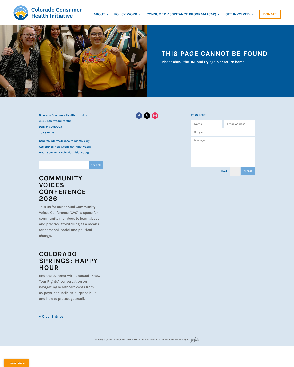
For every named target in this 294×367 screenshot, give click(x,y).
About (99, 14)
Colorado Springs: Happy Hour (68, 261)
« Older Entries (51, 316)
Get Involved (237, 14)
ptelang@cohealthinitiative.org (69, 152)
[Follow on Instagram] (155, 115)
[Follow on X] (147, 115)
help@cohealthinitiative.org (73, 146)
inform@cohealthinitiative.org (70, 141)
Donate (270, 14)
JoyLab (194, 339)
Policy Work (125, 14)
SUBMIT (248, 171)
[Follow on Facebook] (139, 115)
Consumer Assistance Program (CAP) (181, 14)
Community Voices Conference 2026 (62, 188)
